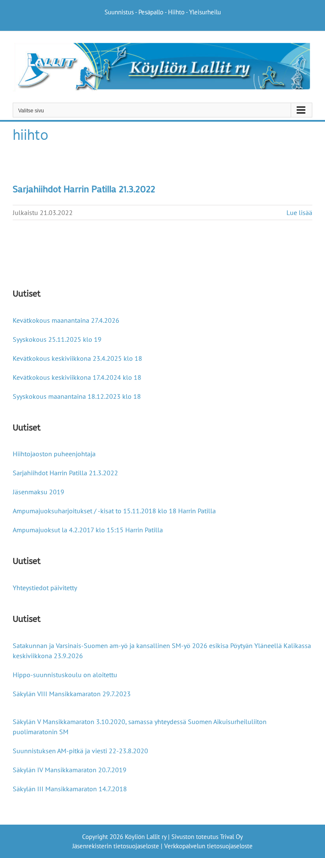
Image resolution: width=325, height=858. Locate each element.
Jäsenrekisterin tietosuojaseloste (115, 846)
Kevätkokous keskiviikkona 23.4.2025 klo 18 (77, 358)
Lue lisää (299, 212)
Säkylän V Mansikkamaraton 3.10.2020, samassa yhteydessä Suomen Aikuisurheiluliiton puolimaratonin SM (140, 726)
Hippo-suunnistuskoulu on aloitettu (65, 674)
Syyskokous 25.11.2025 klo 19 (57, 339)
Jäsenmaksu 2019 (38, 492)
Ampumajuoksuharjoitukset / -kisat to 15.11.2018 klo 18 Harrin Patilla (114, 511)
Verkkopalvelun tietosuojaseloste (208, 846)
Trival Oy (231, 837)
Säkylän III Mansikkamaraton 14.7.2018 (70, 788)
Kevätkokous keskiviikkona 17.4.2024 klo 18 (77, 377)
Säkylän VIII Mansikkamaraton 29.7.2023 (72, 693)
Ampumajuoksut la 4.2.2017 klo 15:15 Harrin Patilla (88, 530)
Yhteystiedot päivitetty (45, 587)
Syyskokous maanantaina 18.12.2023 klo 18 (77, 396)
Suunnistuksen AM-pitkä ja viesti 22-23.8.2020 (80, 750)
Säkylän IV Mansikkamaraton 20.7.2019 (70, 769)
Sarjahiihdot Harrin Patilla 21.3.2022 (84, 188)
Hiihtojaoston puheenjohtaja (54, 453)
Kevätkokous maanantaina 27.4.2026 (66, 320)
